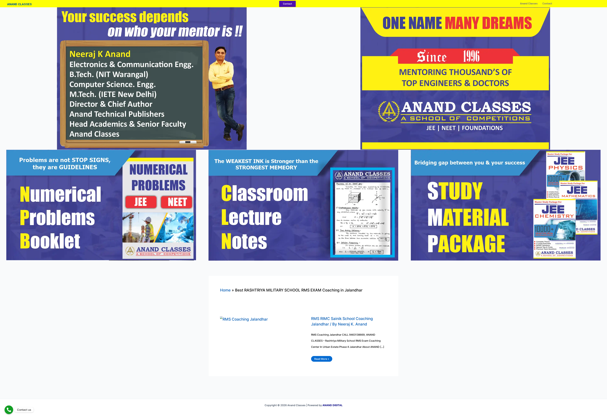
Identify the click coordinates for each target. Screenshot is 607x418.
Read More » (321, 358)
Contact (547, 3)
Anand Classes (529, 3)
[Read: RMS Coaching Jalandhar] (244, 319)
